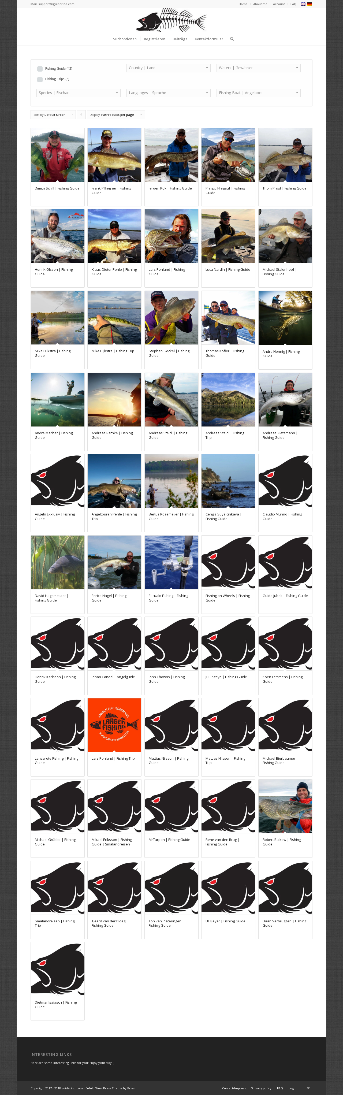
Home (243, 4)
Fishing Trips (57, 78)
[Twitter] (308, 1088)
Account (279, 4)
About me (260, 4)
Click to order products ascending (81, 116)
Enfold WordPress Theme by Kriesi (110, 1088)
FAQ (293, 4)
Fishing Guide (58, 68)
